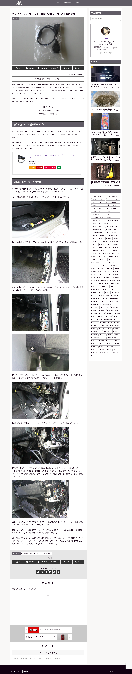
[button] (78, 68)
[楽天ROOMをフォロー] (50, 572)
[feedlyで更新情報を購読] (54, 572)
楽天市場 (39, 167)
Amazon (32, 167)
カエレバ (37, 161)
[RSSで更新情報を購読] (58, 572)
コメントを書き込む (48, 652)
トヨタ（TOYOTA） (27, 553)
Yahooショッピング (50, 167)
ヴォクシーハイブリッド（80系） (43, 553)
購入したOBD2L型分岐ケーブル (49, 111)
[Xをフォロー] (42, 572)
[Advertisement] (48, 609)
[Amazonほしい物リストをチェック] (46, 572)
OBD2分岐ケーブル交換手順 (48, 114)
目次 (45, 107)
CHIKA (105, 38)
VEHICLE (16, 553)
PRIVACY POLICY (16, 671)
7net (59, 167)
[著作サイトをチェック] (38, 572)
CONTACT (26, 671)
